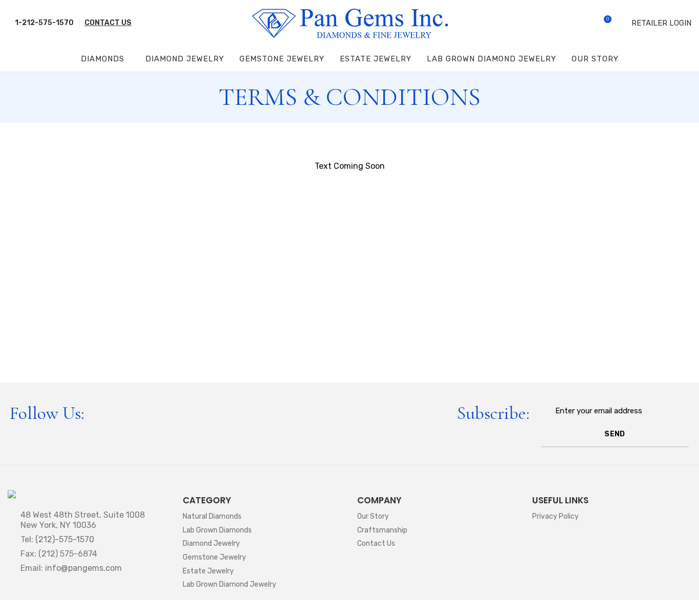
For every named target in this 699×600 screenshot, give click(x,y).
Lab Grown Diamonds (217, 530)
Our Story (373, 516)
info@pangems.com (83, 568)
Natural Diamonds (212, 516)
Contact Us (376, 543)
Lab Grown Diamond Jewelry (229, 584)
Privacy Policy (555, 516)
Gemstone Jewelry (214, 557)
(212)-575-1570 (64, 539)
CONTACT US (108, 22)
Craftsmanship (382, 530)
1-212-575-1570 (43, 22)
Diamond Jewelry (211, 543)
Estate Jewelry (208, 571)
